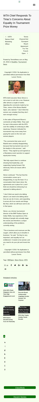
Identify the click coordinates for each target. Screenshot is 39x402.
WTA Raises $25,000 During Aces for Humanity (9, 319)
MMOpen (10, 260)
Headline (14, 62)
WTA (26, 260)
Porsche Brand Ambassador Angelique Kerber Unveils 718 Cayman (23, 296)
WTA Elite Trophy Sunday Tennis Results (23, 317)
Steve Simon (19, 260)
